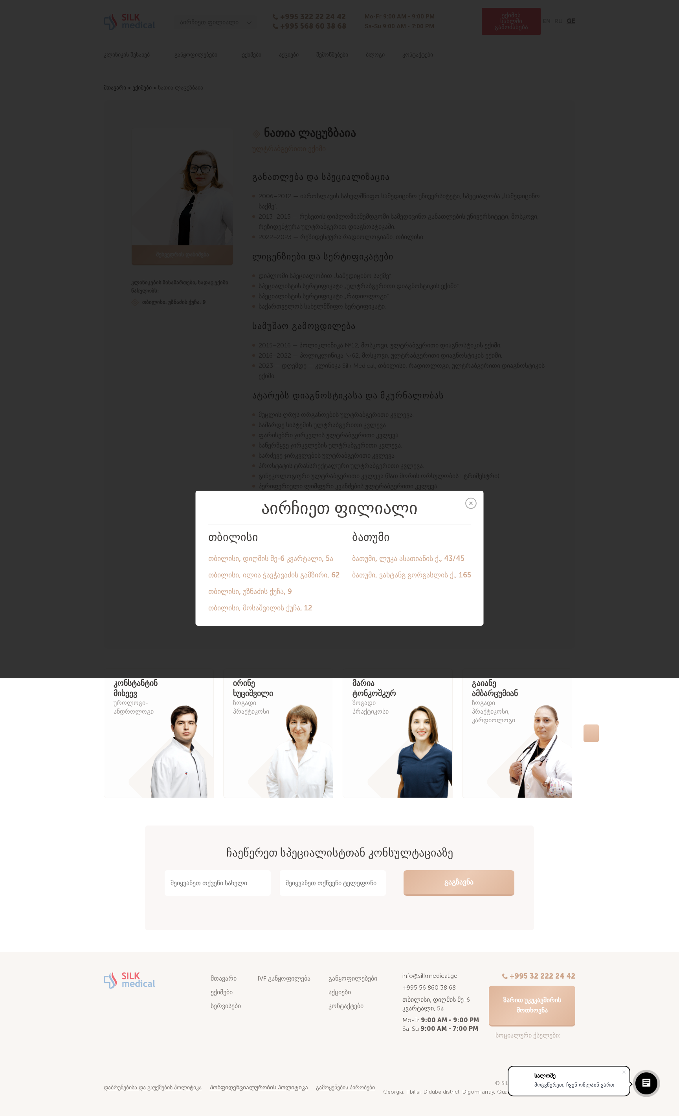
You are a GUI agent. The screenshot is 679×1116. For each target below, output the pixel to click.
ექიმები (222, 992)
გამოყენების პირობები (345, 1087)
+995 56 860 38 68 (429, 987)
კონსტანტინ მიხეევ (136, 688)
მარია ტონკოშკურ (374, 688)
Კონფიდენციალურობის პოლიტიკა (259, 1087)
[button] (86, 733)
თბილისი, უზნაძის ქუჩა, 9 (250, 591)
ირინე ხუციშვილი (253, 688)
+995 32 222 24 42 (542, 976)
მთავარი (224, 978)
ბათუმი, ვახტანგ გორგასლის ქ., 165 (411, 575)
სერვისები (226, 1006)
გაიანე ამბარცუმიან (495, 688)
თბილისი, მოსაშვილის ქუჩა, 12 (260, 608)
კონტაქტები (345, 1006)
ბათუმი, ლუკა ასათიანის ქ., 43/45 (408, 558)
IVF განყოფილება (284, 978)
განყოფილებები (352, 978)
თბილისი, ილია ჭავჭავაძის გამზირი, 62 (274, 575)
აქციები (339, 992)
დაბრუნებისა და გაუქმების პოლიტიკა (153, 1087)
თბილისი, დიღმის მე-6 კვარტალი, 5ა (270, 558)
